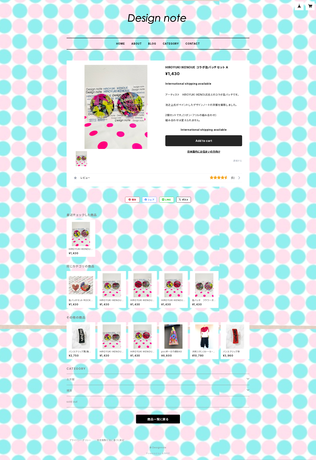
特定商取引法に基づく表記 (110, 440)
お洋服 (70, 379)
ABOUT (136, 43)
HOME (120, 43)
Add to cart (203, 141)
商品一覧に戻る (158, 419)
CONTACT (192, 43)
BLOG (152, 43)
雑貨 (69, 390)
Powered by (154, 453)
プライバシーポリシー (80, 440)
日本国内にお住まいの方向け (203, 151)
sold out (72, 401)
